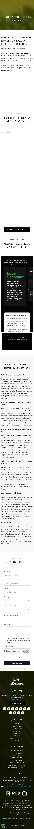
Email (6, 580)
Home (17, 724)
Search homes (17, 726)
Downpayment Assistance (17, 767)
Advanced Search (17, 751)
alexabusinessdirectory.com (23, 822)
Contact (17, 736)
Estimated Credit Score (11, 606)
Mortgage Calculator (17, 765)
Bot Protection (8, 646)
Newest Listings (17, 755)
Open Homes (17, 758)
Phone (6, 588)
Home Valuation (17, 760)
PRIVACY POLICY (21, 825)
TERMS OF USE (12, 825)
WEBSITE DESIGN (7, 822)
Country (6, 597)
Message (7, 624)
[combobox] (17, 601)
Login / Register (17, 738)
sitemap (17, 740)
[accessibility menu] (3, 826)
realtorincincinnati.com (20, 805)
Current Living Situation (11, 615)
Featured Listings (17, 729)
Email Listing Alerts (17, 763)
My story (17, 731)
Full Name (7, 571)
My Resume (17, 733)
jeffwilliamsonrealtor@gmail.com (18, 786)
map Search (17, 753)
